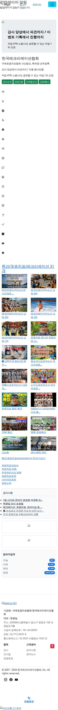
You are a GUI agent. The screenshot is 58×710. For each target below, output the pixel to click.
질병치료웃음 (9, 476)
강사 (6, 650)
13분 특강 (7, 432)
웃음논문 (6, 483)
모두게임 (6, 180)
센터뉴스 (31, 654)
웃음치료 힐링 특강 (12, 408)
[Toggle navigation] (52, 4)
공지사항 (31, 650)
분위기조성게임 (10, 114)
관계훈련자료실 (10, 256)
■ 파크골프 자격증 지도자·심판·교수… (23, 510)
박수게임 (6, 123)
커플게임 (6, 133)
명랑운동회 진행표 (11, 104)
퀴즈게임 (6, 228)
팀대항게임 (8, 161)
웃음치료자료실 (10, 465)
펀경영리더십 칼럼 (11, 472)
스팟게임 (6, 218)
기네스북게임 (9, 199)
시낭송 (5, 452)
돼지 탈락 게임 (38, 452)
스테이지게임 (9, 142)
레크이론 (6, 247)
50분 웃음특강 (38, 432)
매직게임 (6, 209)
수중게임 (6, 152)
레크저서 (6, 237)
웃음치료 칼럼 (9, 469)
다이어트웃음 (9, 479)
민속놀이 (6, 190)
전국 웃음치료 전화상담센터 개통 (20, 514)
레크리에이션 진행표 (13, 95)
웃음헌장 (8, 658)
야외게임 (6, 171)
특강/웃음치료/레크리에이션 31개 (28, 268)
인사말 (7, 654)
